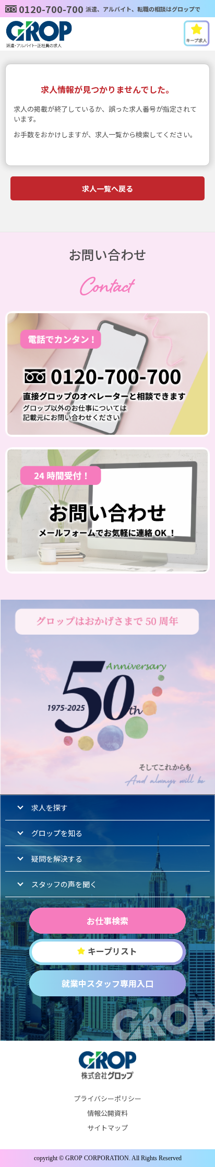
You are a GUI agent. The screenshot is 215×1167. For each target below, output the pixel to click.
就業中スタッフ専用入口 (107, 983)
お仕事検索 (107, 920)
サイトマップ (107, 1127)
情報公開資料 (107, 1113)
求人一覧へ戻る (107, 188)
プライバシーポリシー (107, 1098)
